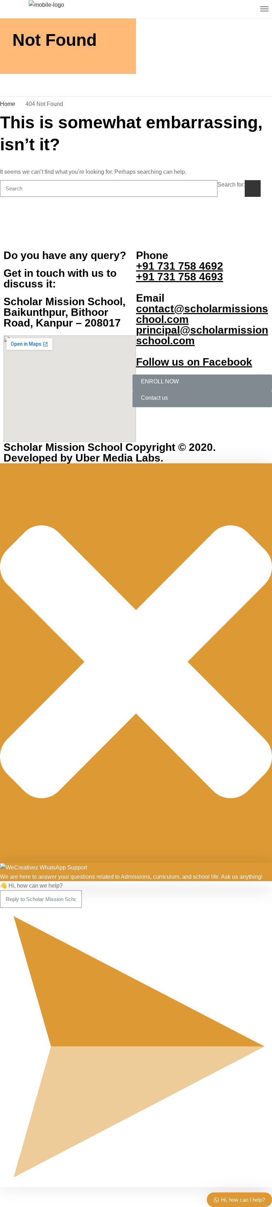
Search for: (231, 185)
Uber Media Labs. (118, 458)
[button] (202, 383)
